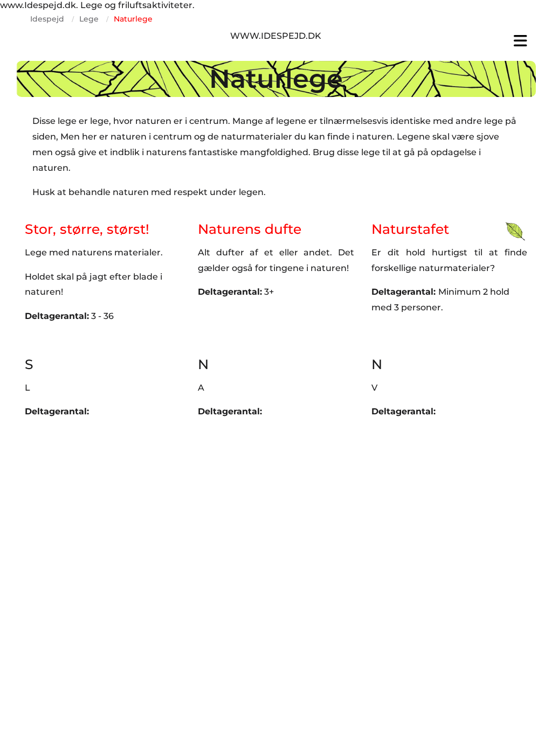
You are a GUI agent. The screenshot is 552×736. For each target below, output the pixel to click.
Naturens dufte (249, 229)
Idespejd (47, 19)
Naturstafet (410, 229)
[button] (449, 40)
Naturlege (133, 19)
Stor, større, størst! (87, 229)
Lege (89, 19)
